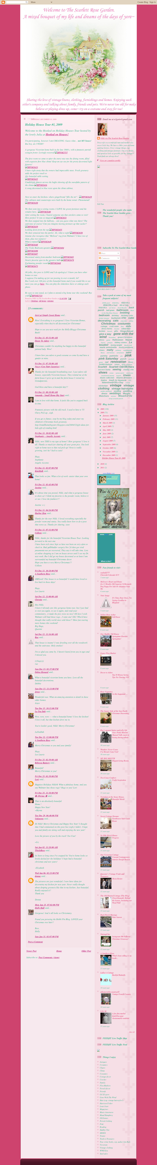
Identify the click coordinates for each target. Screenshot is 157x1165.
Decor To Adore (42, 340)
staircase (129, 373)
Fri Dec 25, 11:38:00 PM (46, 792)
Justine (38, 487)
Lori (37, 779)
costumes (124, 323)
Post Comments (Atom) (49, 957)
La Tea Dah (40, 711)
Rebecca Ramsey (42, 762)
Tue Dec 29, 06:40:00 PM (46, 815)
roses (117, 364)
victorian (50, 301)
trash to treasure (117, 380)
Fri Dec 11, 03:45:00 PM (46, 484)
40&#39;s (125, 303)
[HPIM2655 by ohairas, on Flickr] (55, 229)
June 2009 (107, 433)
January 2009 (108, 415)
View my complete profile (110, 160)
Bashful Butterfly (118, 975)
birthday (115, 315)
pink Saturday (108, 358)
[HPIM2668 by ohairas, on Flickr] (54, 263)
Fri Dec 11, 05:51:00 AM (46, 337)
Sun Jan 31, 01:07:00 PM (47, 936)
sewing (117, 369)
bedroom (104, 315)
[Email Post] (69, 298)
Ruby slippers (127, 364)
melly (110, 350)
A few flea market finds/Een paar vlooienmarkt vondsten (120, 1016)
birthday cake (127, 315)
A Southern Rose (42, 573)
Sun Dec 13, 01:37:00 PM (47, 669)
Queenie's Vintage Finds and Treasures (112, 875)
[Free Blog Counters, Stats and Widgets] (98, 1050)
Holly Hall (39, 907)
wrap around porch (116, 398)
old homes (42, 301)
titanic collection (107, 378)
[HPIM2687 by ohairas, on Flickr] (31, 254)
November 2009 (109, 451)
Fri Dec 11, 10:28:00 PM (46, 570)
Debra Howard (41, 672)
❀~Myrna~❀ (41, 795)
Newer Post (31, 951)
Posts (103, 253)
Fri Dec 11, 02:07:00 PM (46, 468)
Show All (132, 1032)
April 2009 (107, 426)
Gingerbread (126, 331)
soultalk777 (105, 572)
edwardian (125, 329)
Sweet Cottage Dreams (109, 816)
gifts (116, 331)
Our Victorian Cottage (109, 854)
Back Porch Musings (108, 914)
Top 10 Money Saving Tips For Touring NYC (120, 676)
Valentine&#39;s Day (112, 382)
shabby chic (128, 370)
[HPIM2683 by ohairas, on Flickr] (67, 257)
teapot (118, 375)
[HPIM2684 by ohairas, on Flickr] (57, 247)
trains (104, 380)
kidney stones (121, 342)
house (128, 339)
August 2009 (108, 440)
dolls (128, 326)
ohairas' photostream (112, 478)
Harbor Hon (40, 513)
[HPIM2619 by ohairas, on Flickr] (31, 226)
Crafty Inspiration (119, 780)
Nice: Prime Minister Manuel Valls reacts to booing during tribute (120, 735)
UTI (129, 380)
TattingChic (105, 934)
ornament (120, 353)
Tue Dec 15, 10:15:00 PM (46, 708)
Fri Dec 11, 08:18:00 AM (46, 392)
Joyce (37, 691)
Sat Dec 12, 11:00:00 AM (46, 596)
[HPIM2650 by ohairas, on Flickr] (76, 232)
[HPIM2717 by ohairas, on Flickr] (61, 152)
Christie (38, 599)
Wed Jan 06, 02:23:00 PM (47, 873)
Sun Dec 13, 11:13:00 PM (47, 688)
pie (121, 356)
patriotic (113, 355)
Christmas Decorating (120, 713)
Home (59, 951)
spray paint (120, 373)
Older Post (86, 951)
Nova (103, 353)
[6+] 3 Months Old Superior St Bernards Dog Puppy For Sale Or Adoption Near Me (116, 586)
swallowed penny (107, 375)
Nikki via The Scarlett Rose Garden (114, 138)
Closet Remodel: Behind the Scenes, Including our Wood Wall (122, 900)
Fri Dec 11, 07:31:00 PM (46, 529)
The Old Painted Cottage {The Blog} (115, 895)
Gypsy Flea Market (108, 653)
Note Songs (104, 595)
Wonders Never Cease (109, 749)
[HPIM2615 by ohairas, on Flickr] (31, 179)
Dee (122, 326)
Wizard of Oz (125, 396)
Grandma (112, 337)
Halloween (117, 340)
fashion (102, 331)
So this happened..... (120, 694)
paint (128, 352)
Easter (116, 329)
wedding (117, 391)
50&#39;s (103, 308)
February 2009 (109, 419)
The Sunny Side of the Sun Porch (113, 711)
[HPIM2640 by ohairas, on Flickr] (44, 211)
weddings (115, 393)
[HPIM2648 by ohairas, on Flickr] (31, 244)
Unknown (39, 818)
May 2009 (107, 430)
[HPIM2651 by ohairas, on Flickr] (60, 217)
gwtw (108, 340)
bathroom (122, 310)
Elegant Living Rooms (120, 760)
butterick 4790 (118, 318)
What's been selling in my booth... (122, 956)
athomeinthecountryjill (109, 991)
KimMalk (39, 471)
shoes (103, 372)
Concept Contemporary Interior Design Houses (121, 858)
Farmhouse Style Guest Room (121, 819)
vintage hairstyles (122, 388)
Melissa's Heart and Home (111, 581)
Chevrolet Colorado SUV (109, 575)
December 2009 (109, 455)
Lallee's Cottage (107, 972)
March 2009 (108, 422)
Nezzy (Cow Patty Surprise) (47, 366)
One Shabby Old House (109, 634)
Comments (105, 258)
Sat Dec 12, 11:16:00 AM (46, 634)
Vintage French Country (121, 994)
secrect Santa (104, 370)
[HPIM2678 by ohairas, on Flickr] (67, 260)
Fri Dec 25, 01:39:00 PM (46, 776)
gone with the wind (117, 335)
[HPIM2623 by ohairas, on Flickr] (31, 167)
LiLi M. (103, 1011)
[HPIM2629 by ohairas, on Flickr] (85, 196)
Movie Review (117, 878)
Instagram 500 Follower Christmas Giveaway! (121, 937)
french (109, 331)
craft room (114, 326)
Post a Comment (35, 941)
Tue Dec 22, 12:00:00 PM (46, 737)
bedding (125, 312)
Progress (115, 837)
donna (38, 876)
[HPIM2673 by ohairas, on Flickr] (31, 266)
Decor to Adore (106, 672)
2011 (102, 467)
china (131, 321)
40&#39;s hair (110, 305)
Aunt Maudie (122, 308)
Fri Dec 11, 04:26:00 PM (46, 510)
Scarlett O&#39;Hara (121, 366)
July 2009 (107, 437)
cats (116, 320)
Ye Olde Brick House (108, 835)
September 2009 (109, 444)
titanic (127, 375)
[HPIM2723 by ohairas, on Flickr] (36, 295)
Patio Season (117, 917)
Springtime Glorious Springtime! (120, 637)
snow (111, 373)
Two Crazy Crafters (108, 777)
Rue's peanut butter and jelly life (113, 730)
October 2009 (108, 448)
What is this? (106, 561)
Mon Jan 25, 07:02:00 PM (47, 904)
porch (123, 359)
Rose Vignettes (106, 691)
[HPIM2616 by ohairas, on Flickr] (40, 185)
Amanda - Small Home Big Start (49, 395)
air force (112, 308)
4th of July (124, 305)
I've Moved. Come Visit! (109, 752)
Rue (36, 637)
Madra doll (128, 345)
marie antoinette (108, 347)
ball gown (110, 310)
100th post (106, 303)
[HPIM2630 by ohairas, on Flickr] (31, 202)
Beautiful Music (118, 799)
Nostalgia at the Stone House (112, 796)
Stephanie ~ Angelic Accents (48, 436)
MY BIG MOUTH (107, 758)
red (106, 362)
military (118, 350)
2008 (102, 409)
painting (103, 356)
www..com (109, 473)
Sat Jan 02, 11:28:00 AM (46, 847)
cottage (104, 326)
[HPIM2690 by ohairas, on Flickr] (31, 250)
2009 (102, 412)
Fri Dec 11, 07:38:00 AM (46, 363)
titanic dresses (124, 377)
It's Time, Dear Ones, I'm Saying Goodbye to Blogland (122, 600)
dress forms (106, 329)
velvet (127, 382)
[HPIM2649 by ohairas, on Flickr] (45, 241)
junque (110, 342)
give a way (105, 334)
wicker (113, 396)
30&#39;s (115, 303)
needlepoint (127, 350)
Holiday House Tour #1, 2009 (43, 124)
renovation (118, 361)
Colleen (38, 532)
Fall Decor (116, 617)
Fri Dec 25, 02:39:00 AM (46, 759)
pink (128, 355)
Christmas (34, 301)
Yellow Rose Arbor (108, 614)
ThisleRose (40, 850)
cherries (124, 321)
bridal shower (104, 318)
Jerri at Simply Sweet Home (47, 315)
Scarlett (102, 367)
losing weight (116, 345)
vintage (115, 385)
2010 (102, 463)
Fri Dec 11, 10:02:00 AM (46, 433)
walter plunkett (106, 391)
